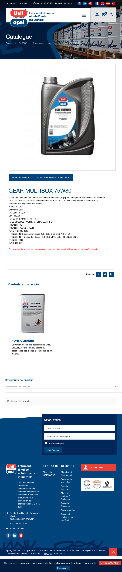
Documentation (68, 510)
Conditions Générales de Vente (59, 550)
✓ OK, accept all (110, 563)
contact (57, 249)
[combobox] (61, 386)
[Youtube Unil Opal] (90, 3)
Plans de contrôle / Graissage (65, 496)
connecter (39, 249)
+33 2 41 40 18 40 (43, 3)
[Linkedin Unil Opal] (85, 3)
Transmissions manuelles (44, 43)
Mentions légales (84, 550)
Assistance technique (66, 487)
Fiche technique (21, 177)
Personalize (62, 568)
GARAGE (23, 43)
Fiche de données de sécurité (53, 177)
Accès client (97, 467)
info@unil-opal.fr (64, 3)
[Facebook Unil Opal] (79, 3)
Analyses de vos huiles (66, 480)
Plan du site (37, 550)
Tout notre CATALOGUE (49, 473)
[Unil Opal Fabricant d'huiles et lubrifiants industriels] (19, 17)
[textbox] (61, 386)
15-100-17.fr (59, 553)
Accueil (9, 43)
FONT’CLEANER (23, 340)
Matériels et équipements (67, 473)
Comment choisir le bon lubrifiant (67, 517)
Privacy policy (90, 563)
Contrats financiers (65, 504)
